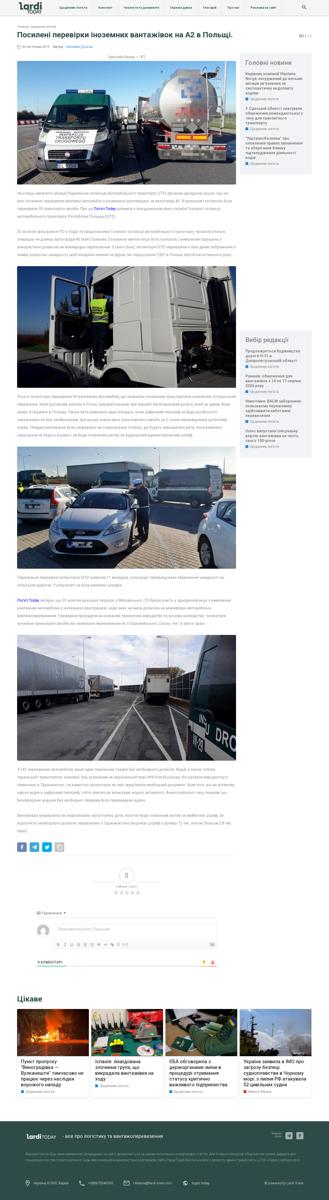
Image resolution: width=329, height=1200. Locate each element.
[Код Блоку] (105, 945)
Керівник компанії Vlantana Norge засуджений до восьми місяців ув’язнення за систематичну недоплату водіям (273, 83)
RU (302, 36)
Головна (22, 26)
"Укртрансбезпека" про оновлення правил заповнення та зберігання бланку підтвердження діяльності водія (274, 148)
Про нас (233, 7)
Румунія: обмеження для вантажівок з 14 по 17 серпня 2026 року (273, 381)
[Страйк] (78, 945)
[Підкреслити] (71, 945)
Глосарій (209, 7)
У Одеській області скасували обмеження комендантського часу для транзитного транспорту (274, 115)
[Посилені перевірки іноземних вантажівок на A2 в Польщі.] (22, 847)
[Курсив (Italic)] (65, 945)
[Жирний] (58, 945)
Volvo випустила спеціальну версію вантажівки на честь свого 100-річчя (271, 436)
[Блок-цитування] (98, 945)
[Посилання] (112, 945)
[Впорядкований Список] (85, 945)
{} (118, 944)
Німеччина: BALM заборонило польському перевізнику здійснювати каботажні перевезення (273, 408)
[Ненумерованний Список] (92, 945)
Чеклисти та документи (141, 7)
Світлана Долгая (79, 47)
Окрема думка (181, 7)
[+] (125, 944)
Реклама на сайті (263, 7)
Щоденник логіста (73, 7)
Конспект (105, 7)
